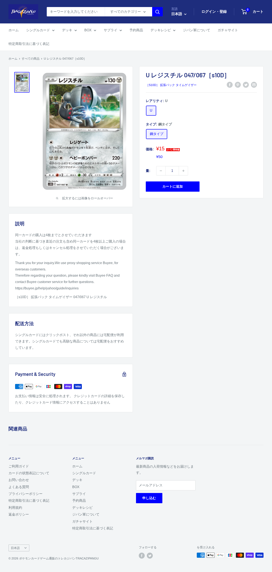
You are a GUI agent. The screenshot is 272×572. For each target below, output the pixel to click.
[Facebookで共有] (230, 85)
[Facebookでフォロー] (142, 556)
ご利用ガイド (18, 466)
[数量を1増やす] (183, 170)
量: (148, 170)
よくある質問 (18, 487)
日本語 (15, 548)
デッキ (67, 30)
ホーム (13, 30)
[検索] (157, 11)
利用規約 (15, 507)
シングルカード (38, 30)
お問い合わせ (18, 480)
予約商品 (136, 30)
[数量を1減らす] (160, 170)
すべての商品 (31, 58)
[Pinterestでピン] (238, 85)
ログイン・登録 (214, 12)
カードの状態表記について (28, 473)
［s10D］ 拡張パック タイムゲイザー (171, 85)
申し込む (149, 498)
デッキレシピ (160, 30)
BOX (88, 30)
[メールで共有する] (254, 85)
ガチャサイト (228, 30)
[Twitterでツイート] (246, 85)
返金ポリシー (18, 514)
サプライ (110, 30)
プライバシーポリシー (25, 494)
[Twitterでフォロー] (150, 556)
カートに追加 (172, 186)
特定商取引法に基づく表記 (28, 44)
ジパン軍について (196, 30)
